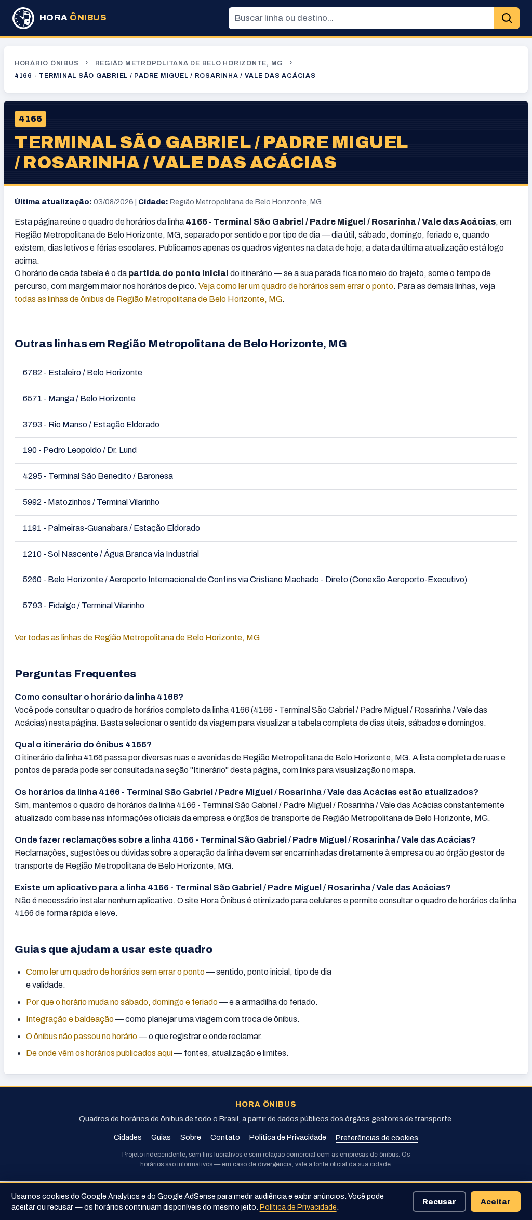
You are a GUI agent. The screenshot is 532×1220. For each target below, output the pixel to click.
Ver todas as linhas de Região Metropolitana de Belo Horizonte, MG (137, 637)
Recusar (439, 1202)
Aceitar (496, 1202)
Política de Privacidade (287, 1137)
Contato (225, 1137)
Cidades (128, 1137)
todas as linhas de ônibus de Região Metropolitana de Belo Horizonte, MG (148, 299)
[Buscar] (507, 18)
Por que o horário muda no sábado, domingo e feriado (122, 1002)
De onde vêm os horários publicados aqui (99, 1052)
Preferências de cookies (377, 1138)
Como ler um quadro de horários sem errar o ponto (115, 971)
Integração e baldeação (70, 1019)
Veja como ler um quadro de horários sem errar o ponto (295, 286)
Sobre (190, 1137)
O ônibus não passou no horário (81, 1036)
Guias (161, 1137)
